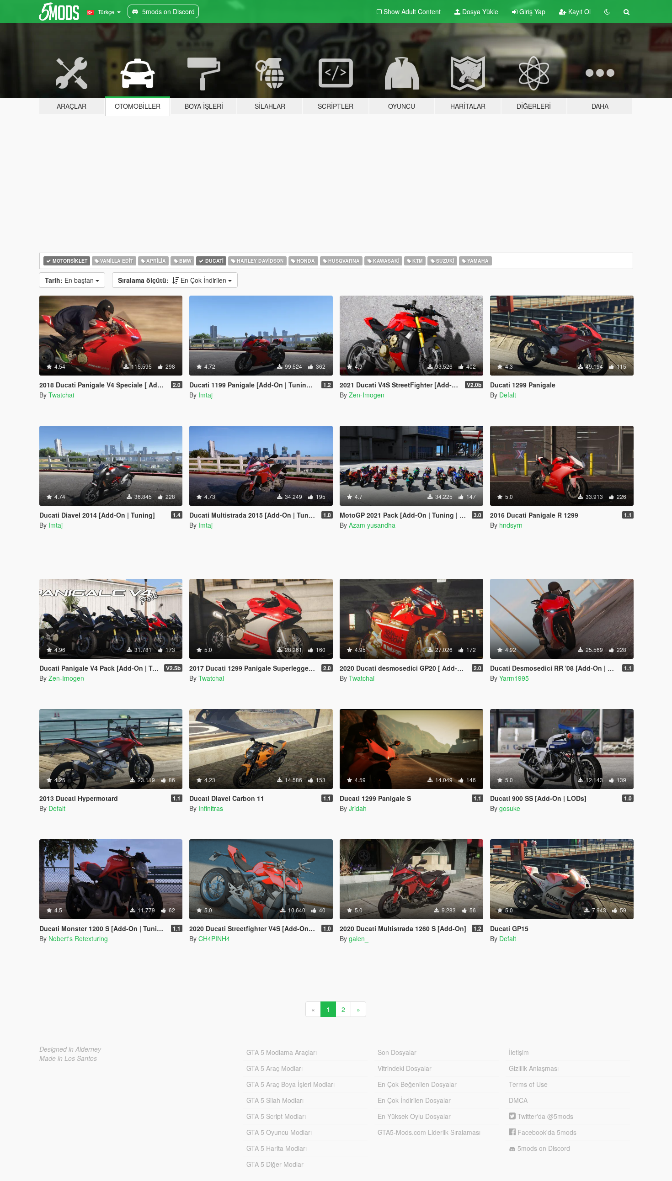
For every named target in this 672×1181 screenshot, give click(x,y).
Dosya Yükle (479, 11)
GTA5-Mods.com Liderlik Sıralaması (429, 1132)
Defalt (507, 394)
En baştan (70, 280)
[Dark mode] (607, 11)
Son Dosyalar (397, 1052)
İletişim (519, 1052)
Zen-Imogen (366, 394)
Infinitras (210, 808)
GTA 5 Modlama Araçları (281, 1052)
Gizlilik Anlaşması (534, 1068)
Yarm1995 (514, 678)
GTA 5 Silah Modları (275, 1100)
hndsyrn (511, 525)
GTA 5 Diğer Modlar (275, 1164)
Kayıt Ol (578, 11)
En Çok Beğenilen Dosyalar (417, 1084)
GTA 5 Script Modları (276, 1116)
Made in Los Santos (68, 1058)
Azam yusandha (372, 525)
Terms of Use (528, 1084)
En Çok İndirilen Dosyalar (414, 1100)
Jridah (358, 808)
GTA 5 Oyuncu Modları (279, 1132)
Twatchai (61, 394)
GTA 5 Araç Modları (274, 1068)
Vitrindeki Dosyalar (405, 1068)
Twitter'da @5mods (544, 1116)
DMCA (518, 1100)
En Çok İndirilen (173, 280)
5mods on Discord (543, 1148)
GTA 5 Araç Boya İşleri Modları (290, 1084)
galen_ (358, 938)
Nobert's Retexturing (78, 938)
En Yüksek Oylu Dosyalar (414, 1116)
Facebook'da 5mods (546, 1132)
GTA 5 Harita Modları (276, 1148)
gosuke (509, 808)
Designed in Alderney (70, 1049)
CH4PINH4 (214, 938)
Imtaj (205, 394)
